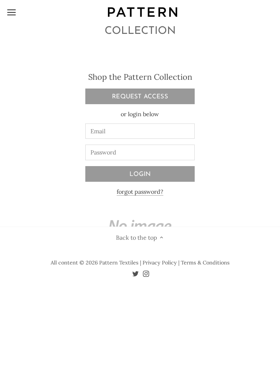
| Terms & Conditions (204, 262)
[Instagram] (146, 273)
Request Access (140, 97)
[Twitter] (135, 273)
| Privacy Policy (159, 262)
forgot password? (140, 191)
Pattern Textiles (119, 262)
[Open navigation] (11, 12)
